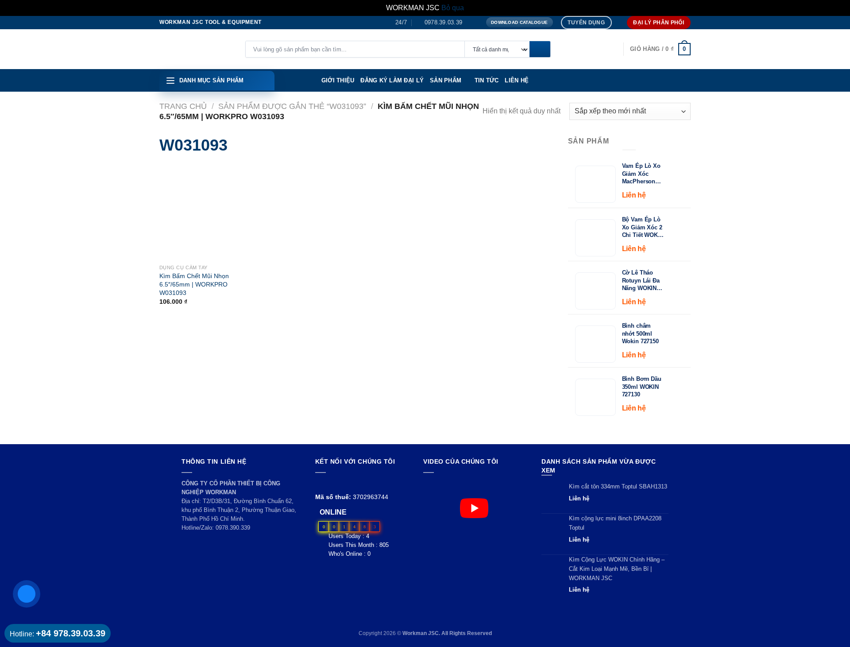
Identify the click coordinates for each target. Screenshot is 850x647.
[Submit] (539, 49)
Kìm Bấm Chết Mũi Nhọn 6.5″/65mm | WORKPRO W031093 (194, 284)
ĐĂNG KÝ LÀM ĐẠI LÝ (392, 80)
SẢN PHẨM (445, 80)
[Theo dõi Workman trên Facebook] (320, 483)
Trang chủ (183, 106)
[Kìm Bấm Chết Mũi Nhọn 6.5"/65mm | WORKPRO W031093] (173, 212)
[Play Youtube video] (474, 508)
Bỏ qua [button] (452, 8)
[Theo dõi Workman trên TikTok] (341, 483)
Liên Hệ (517, 80)
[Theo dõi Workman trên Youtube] (331, 483)
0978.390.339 (233, 527)
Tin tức (487, 80)
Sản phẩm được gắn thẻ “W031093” (292, 106)
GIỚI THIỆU (338, 80)
